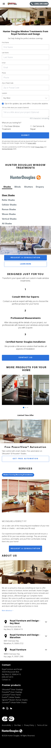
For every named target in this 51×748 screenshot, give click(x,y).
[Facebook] (3, 708)
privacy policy (32, 143)
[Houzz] (11, 708)
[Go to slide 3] (27, 407)
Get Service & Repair (37, 127)
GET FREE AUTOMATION (25, 459)
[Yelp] (7, 708)
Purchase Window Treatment (11, 127)
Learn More (25, 264)
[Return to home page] (15, 3)
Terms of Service (7, 149)
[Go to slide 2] (25, 407)
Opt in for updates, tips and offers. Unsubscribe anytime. (26, 103)
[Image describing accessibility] (8, 719)
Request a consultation (25, 549)
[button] (3, 3)
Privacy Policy (39, 147)
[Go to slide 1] (23, 407)
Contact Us (25, 358)
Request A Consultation (25, 258)
